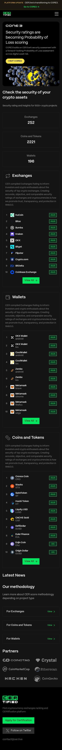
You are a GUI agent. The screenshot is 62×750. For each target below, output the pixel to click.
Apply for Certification (18, 720)
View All (29, 280)
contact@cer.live (12, 739)
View (49, 611)
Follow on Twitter (21, 730)
